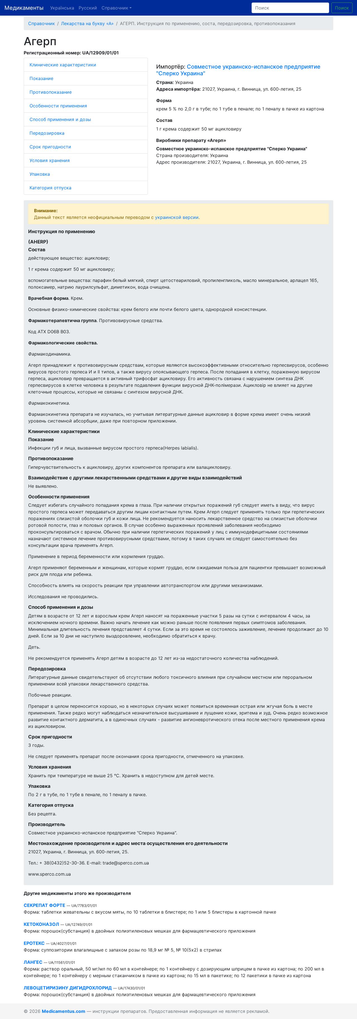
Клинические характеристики (63, 64)
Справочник (41, 23)
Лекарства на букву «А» (87, 23)
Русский (88, 8)
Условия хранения (50, 160)
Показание (41, 78)
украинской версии (177, 217)
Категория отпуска (50, 187)
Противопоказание (51, 92)
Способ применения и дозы (60, 119)
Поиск (342, 8)
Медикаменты (24, 7)
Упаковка (40, 174)
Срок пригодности (50, 146)
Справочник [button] (115, 8)
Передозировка (47, 133)
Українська (62, 8)
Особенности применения (58, 105)
